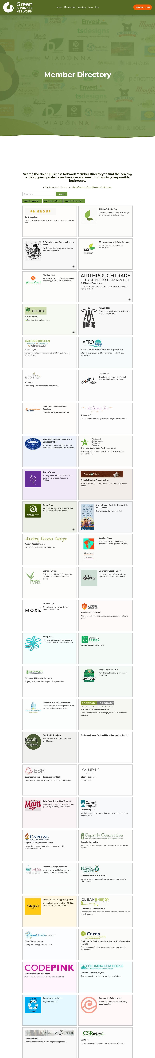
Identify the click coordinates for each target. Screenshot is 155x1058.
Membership (69, 7)
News (90, 7)
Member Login (143, 7)
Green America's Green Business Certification (91, 187)
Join (97, 7)
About (59, 7)
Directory (82, 7)
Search (62, 194)
